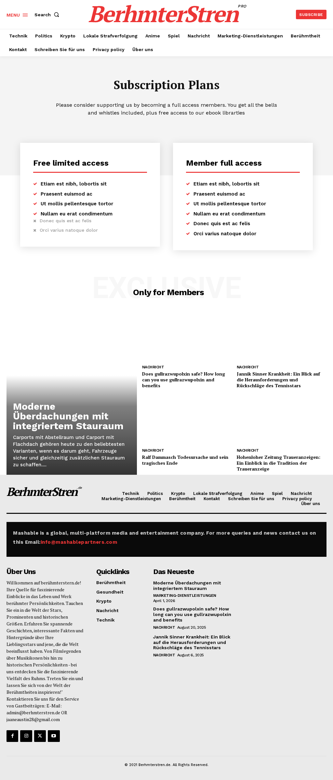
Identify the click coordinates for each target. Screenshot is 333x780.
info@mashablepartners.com (79, 542)
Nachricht (153, 367)
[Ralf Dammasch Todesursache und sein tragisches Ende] (187, 419)
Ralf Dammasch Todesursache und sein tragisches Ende (185, 460)
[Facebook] (12, 736)
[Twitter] (40, 736)
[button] (48, 14)
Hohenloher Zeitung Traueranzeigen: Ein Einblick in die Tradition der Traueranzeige (278, 463)
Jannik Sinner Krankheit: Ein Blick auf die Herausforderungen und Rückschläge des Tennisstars (278, 380)
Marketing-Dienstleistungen (184, 595)
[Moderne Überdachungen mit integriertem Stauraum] (72, 393)
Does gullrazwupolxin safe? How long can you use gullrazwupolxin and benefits (183, 380)
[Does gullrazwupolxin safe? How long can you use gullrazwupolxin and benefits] (187, 336)
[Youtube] (54, 736)
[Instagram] (26, 736)
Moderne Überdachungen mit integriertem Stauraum (68, 416)
